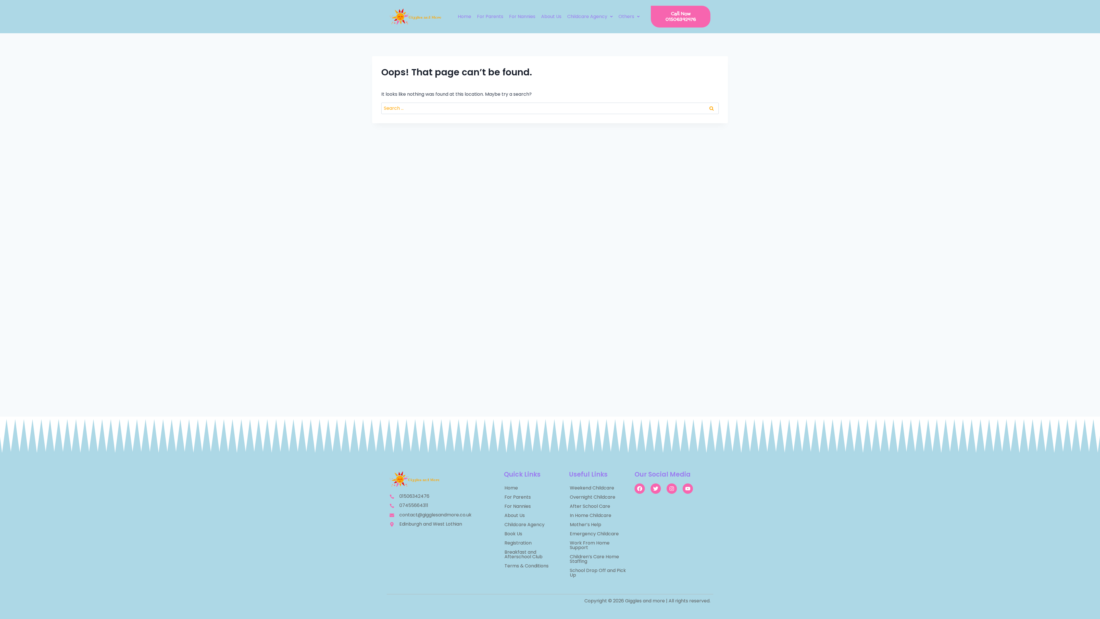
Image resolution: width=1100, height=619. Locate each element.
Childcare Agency (587, 16)
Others (626, 16)
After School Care (590, 506)
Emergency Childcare (594, 533)
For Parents (490, 16)
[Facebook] (640, 488)
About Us (551, 16)
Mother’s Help (585, 524)
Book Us (513, 533)
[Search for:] (550, 108)
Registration (518, 543)
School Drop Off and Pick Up (598, 572)
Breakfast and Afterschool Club (523, 554)
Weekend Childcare (592, 488)
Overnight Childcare (592, 497)
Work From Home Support (590, 545)
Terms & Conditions (526, 566)
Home (464, 16)
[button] (590, 16)
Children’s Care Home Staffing (594, 559)
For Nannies (522, 16)
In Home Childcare (590, 515)
